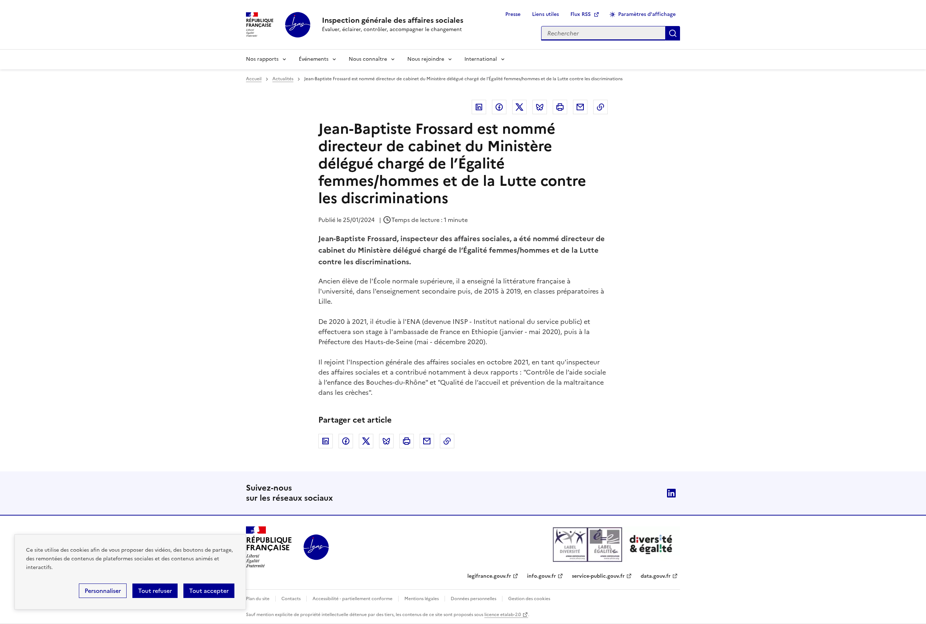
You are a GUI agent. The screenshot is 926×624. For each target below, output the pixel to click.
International (480, 59)
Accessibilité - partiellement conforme (352, 598)
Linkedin (479, 107)
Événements (313, 59)
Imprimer (560, 107)
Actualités (282, 79)
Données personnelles (473, 598)
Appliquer (673, 33)
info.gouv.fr (541, 576)
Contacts (291, 598)
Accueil (254, 79)
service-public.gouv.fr (598, 576)
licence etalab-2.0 (502, 614)
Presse (513, 14)
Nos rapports (262, 59)
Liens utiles (545, 14)
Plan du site (257, 598)
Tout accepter (209, 590)
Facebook (499, 107)
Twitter (519, 107)
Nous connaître (368, 59)
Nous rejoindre (425, 59)
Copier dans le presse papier (600, 107)
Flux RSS (580, 14)
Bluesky (539, 107)
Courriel (580, 107)
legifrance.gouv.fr (489, 576)
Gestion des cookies (529, 598)
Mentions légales (421, 598)
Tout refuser (155, 590)
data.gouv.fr (656, 576)
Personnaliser (103, 590)
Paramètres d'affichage (647, 14)
